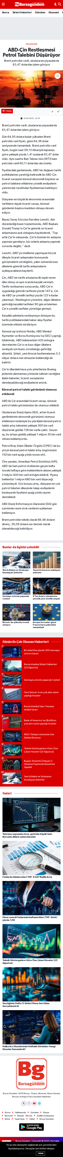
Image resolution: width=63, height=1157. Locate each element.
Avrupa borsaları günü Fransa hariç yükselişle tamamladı (44, 624)
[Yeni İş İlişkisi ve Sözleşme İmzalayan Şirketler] (16, 560)
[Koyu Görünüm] (56, 4)
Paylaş (9, 111)
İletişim (20, 1116)
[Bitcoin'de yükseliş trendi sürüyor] (16, 612)
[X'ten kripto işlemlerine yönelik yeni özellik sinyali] (47, 586)
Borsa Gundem (47, 1119)
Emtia (7, 1119)
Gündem (40, 12)
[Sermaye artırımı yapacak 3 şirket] (16, 586)
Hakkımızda (20, 1112)
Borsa (5, 12)
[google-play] (32, 1127)
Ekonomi (54, 12)
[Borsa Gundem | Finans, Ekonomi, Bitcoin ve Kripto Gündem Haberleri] (29, 4)
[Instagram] (29, 1103)
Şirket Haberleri (22, 12)
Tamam (40, 1153)
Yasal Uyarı (20, 1119)
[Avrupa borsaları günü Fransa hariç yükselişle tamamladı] (47, 612)
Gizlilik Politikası (27, 1153)
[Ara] (59, 4)
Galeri (32, 1119)
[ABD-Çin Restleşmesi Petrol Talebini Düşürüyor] (31, 89)
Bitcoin (29, 1116)
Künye (46, 1112)
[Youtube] (34, 1103)
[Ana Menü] (3, 4)
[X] (23, 1103)
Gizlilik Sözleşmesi (45, 1116)
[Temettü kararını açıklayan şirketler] (47, 560)
